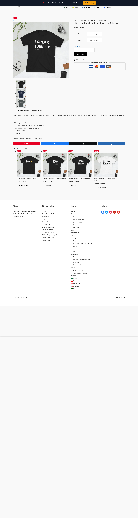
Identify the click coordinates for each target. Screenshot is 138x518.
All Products (77, 249)
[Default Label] (114, 212)
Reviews (76, 257)
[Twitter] (106, 212)
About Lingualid (78, 270)
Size (79, 40)
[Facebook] (102, 212)
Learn (73, 214)
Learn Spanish (77, 222)
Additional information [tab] (30, 110)
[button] (13, 20)
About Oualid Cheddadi (49, 214)
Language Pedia (76, 232)
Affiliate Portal (46, 240)
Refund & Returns (47, 229)
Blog (72, 230)
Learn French (77, 227)
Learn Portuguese (78, 219)
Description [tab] (20, 110)
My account (45, 216)
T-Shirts (80, 20)
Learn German (77, 225)
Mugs (75, 241)
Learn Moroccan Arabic (80, 217)
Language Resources (79, 265)
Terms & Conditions (48, 227)
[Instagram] (110, 212)
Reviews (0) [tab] (40, 110)
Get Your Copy (89, 3)
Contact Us (45, 222)
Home (75, 20)
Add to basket (80, 54)
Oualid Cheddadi (18, 214)
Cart (43, 219)
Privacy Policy (46, 224)
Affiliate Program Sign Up (49, 235)
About (44, 211)
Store (73, 235)
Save (16, 18)
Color (80, 34)
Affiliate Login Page (48, 237)
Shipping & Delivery (48, 232)
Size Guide (77, 46)
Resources (74, 254)
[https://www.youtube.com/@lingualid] (118, 212)
